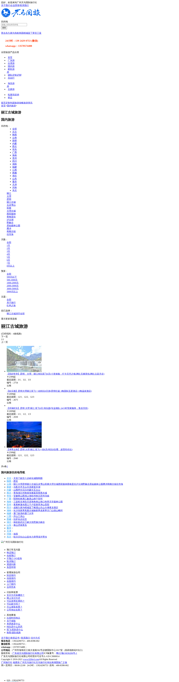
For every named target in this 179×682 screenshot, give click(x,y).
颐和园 (39, 478)
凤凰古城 (29, 510)
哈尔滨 (16, 537)
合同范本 (11, 587)
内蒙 (14, 143)
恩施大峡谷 (39, 522)
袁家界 (43, 510)
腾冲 (9, 228)
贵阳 (47, 504)
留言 (3, 103)
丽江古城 (11, 202)
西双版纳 (11, 214)
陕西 (14, 135)
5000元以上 (12, 291)
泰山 (15, 525)
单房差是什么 (13, 624)
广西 (14, 152)
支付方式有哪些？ (16, 595)
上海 (29, 496)
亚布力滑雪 (32, 537)
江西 (14, 170)
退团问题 (11, 564)
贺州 (40, 499)
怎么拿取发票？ (14, 607)
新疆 (14, 140)
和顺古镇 (11, 231)
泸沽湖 (10, 219)
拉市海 (10, 234)
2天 (8, 248)
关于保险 (11, 621)
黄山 (20, 496)
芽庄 (34, 33)
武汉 (22, 522)
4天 (8, 254)
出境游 (11, 63)
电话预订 (11, 552)
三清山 (21, 516)
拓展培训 (13, 94)
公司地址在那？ (14, 610)
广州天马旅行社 (28, 662)
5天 (8, 257)
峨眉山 (37, 507)
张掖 (31, 493)
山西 (15, 490)
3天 (8, 251)
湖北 (14, 176)
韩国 (21, 33)
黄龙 (51, 507)
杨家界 (37, 510)
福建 (14, 167)
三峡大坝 (29, 522)
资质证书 (14, 638)
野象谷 (10, 222)
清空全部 (20, 313)
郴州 (60, 510)
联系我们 (24, 5)
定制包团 (10, 103)
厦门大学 (29, 513)
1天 (8, 245)
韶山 (56, 510)
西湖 (24, 496)
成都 (15, 507)
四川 (14, 161)
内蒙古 (30, 490)
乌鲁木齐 (17, 487)
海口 (42, 501)
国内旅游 (11, 106)
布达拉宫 (22, 519)
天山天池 (26, 487)
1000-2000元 (13, 283)
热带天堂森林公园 (54, 501)
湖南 (14, 164)
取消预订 (11, 561)
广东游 (11, 60)
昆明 (9, 199)
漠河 (40, 537)
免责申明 (11, 567)
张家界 (21, 510)
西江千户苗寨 (31, 504)
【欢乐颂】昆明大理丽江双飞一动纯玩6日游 (49, 391)
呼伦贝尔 (22, 490)
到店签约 (11, 575)
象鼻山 (30, 499)
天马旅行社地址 (43, 662)
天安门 (16, 478)
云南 (14, 137)
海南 (14, 155)
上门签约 (11, 584)
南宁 (36, 499)
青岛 (24, 525)
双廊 (9, 208)
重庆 (14, 181)
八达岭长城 (30, 478)
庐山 (15, 516)
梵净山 (41, 504)
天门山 (50, 510)
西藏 (14, 173)
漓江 (24, 499)
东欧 (17, 33)
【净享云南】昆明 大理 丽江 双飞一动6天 (39, 449)
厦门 (15, 513)
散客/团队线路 (14, 632)
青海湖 (16, 493)
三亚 (39, 33)
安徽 (15, 496)
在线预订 (11, 555)
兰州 (22, 493)
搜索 (4, 28)
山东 (14, 178)
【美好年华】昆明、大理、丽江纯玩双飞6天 (55, 374)
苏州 (42, 496)
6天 (8, 260)
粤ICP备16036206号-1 (66, 653)
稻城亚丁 (27, 33)
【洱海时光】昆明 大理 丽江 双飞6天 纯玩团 (47, 408)
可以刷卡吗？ (13, 604)
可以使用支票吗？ (16, 601)
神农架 (16, 522)
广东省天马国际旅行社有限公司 (28, 653)
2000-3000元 (13, 285)
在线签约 (11, 581)
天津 (14, 184)
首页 (10, 57)
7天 (8, 263)
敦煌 (27, 493)
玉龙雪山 (11, 205)
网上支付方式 (13, 598)
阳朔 (15, 499)
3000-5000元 (13, 288)
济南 (20, 525)
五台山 (37, 490)
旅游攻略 (19, 103)
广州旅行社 (6, 662)
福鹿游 (16, 662)
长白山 (23, 537)
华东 (14, 149)
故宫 (22, 478)
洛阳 (15, 534)
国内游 (11, 66)
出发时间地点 (13, 618)
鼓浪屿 (21, 513)
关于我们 (5, 5)
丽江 (9, 193)
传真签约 (11, 578)
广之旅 (63, 662)
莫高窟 (37, 493)
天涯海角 (31, 501)
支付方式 (35, 638)
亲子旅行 (11, 302)
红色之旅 (11, 305)
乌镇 (47, 496)
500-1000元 (12, 280)
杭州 (33, 496)
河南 (14, 187)
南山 (38, 501)
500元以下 (12, 277)
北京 (14, 132)
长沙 (15, 510)
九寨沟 (11, 33)
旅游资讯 (27, 103)
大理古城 (11, 211)
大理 (9, 196)
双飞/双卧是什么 (15, 629)
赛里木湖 (35, 487)
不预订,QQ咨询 (14, 558)
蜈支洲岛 (22, 501)
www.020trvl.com (31, 659)
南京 (38, 496)
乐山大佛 (44, 507)
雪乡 (45, 537)
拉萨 (15, 519)
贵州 (14, 158)
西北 (14, 146)
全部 (14, 129)
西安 (15, 481)
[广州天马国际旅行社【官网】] (21, 16)
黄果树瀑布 (19, 504)
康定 (56, 507)
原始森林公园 (13, 225)
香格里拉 (11, 217)
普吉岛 (4, 33)
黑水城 (43, 493)
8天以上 (11, 266)
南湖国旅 (55, 662)
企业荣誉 (14, 5)
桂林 (20, 499)
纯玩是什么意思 (14, 626)
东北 (14, 190)
